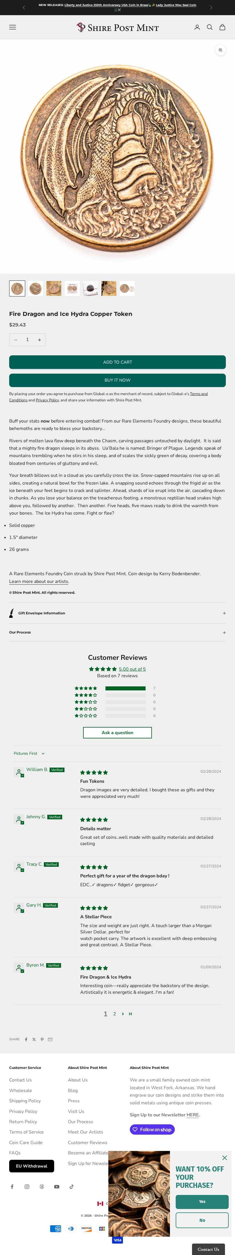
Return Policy (23, 1122)
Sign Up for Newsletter (92, 1163)
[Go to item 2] (36, 288)
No (202, 1220)
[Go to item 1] (17, 288)
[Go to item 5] (91, 288)
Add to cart (117, 362)
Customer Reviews (87, 1143)
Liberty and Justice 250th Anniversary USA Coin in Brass (106, 5)
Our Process (80, 1122)
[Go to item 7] (127, 288)
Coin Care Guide (26, 1143)
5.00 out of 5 (132, 669)
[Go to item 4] (72, 288)
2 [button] (114, 1014)
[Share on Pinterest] (42, 1039)
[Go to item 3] (54, 288)
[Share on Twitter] (34, 1039)
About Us (78, 1080)
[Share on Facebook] (26, 1039)
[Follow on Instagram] (27, 1187)
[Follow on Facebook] (12, 1187)
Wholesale (20, 1090)
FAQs (15, 1153)
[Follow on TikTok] (72, 1187)
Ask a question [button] (117, 733)
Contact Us (20, 1080)
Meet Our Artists (85, 1132)
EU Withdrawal (31, 1166)
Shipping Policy (25, 1101)
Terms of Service (26, 1132)
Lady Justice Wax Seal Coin (176, 5)
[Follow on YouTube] (57, 1187)
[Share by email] (50, 1039)
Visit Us (76, 1111)
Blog (73, 1090)
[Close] (225, 1158)
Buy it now (118, 380)
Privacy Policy (23, 1111)
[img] (94, 773)
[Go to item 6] (109, 288)
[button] (86, 688)
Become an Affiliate (88, 1153)
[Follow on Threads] (42, 1187)
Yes (202, 1201)
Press (74, 1101)
